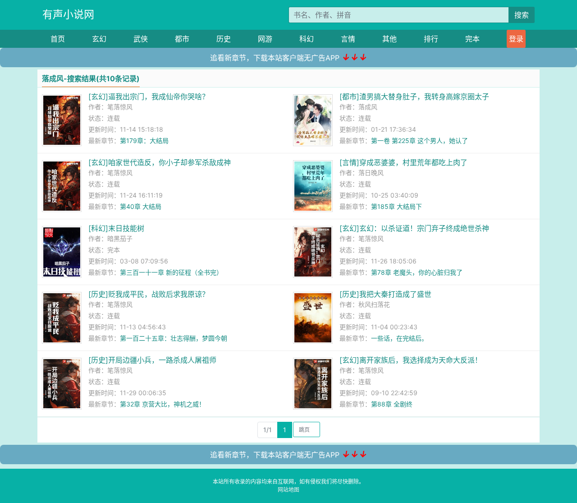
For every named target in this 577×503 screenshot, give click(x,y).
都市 (182, 38)
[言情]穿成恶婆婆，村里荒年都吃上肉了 (403, 162)
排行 (431, 38)
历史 (223, 38)
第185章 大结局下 (396, 206)
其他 (389, 38)
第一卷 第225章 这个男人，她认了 (419, 140)
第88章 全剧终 (391, 404)
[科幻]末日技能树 (116, 228)
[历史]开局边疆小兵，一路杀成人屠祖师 (152, 360)
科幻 (306, 38)
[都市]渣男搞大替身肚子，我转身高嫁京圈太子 (414, 96)
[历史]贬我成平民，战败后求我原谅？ (148, 294)
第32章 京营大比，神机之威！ (162, 404)
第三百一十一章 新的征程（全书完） (171, 272)
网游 (265, 38)
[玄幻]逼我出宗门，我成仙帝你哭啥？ (148, 96)
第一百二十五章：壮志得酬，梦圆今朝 (173, 338)
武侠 (140, 38)
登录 (516, 38)
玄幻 (99, 38)
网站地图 (288, 489)
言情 (348, 38)
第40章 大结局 (140, 206)
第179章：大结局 (144, 140)
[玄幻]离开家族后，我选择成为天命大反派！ (410, 360)
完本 (472, 38)
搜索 (521, 14)
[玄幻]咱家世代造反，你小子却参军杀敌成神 (159, 162)
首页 (57, 38)
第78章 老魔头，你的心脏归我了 (417, 272)
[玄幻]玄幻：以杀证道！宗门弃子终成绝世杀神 (414, 228)
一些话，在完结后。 (399, 338)
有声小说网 (68, 14)
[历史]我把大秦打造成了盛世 (385, 294)
